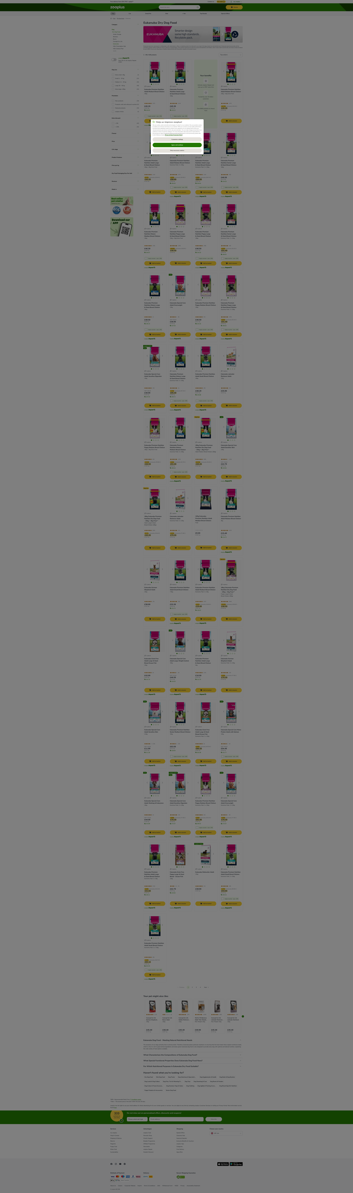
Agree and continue (177, 145)
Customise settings (177, 139)
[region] (177, 136)
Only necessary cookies (177, 150)
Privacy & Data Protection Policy (173, 135)
